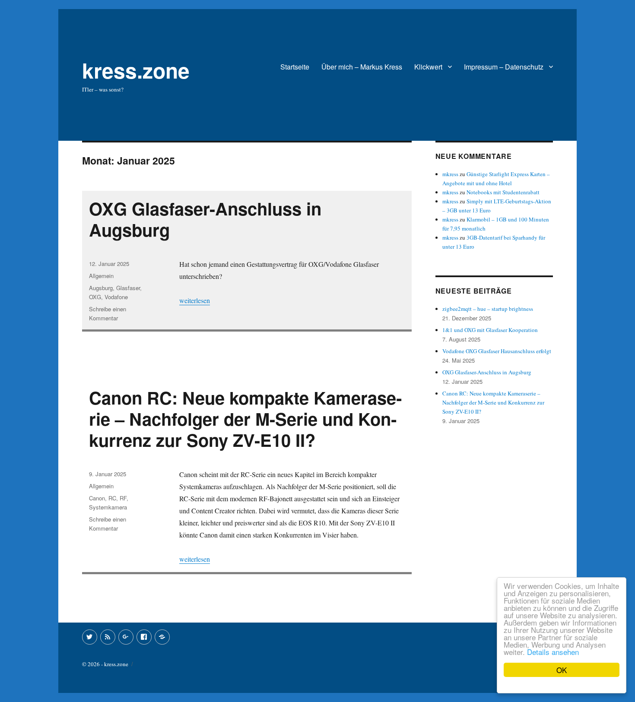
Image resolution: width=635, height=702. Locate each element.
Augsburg (101, 288)
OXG (95, 297)
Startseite (294, 67)
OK (561, 669)
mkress (450, 174)
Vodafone (116, 297)
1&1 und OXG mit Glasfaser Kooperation (490, 330)
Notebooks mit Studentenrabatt (503, 192)
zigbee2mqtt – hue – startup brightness (487, 309)
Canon (97, 498)
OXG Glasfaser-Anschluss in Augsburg (205, 219)
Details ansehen (553, 651)
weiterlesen (194, 300)
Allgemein (101, 276)
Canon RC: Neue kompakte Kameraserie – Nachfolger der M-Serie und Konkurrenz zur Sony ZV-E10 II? (245, 418)
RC (112, 498)
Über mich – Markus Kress (361, 67)
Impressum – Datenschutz (503, 67)
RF (123, 498)
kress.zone (136, 70)
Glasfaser (128, 288)
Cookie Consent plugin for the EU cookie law (561, 684)
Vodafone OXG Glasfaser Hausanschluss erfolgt (496, 351)
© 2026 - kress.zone (105, 664)
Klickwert (428, 67)
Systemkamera (108, 507)
